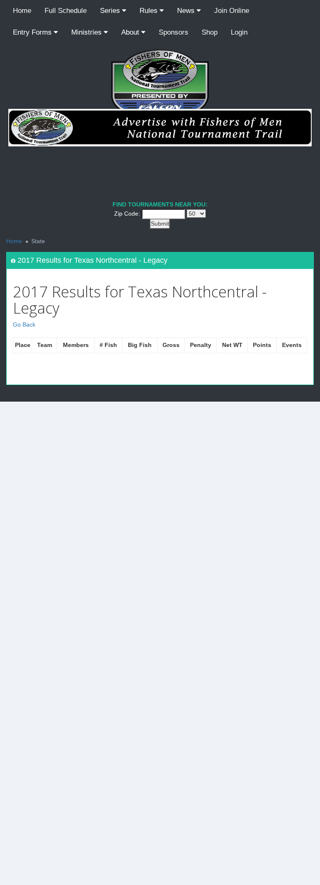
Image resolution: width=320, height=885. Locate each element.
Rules (150, 11)
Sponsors (173, 32)
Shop (210, 32)
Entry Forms (33, 32)
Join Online (231, 11)
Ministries (87, 32)
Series (111, 11)
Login (239, 32)
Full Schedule (66, 11)
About (131, 32)
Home (22, 11)
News (187, 11)
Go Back (24, 324)
